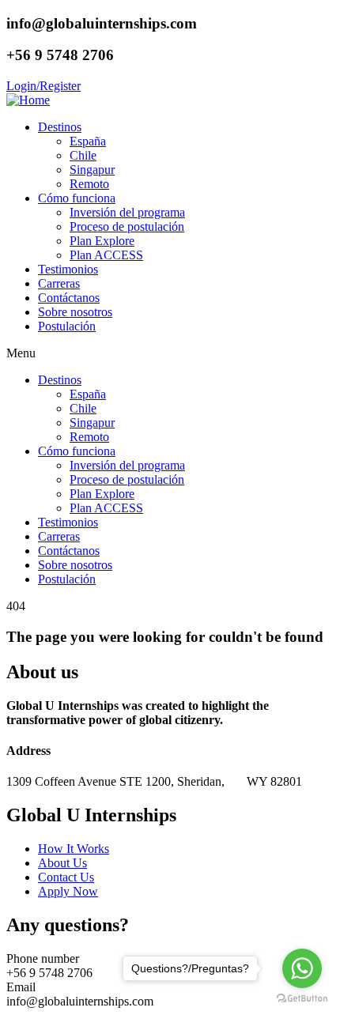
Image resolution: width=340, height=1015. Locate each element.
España (88, 141)
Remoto (89, 184)
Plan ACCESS (106, 255)
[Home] (28, 100)
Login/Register (43, 85)
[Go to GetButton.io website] (302, 999)
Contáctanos (69, 297)
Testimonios (68, 269)
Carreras (59, 283)
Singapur (92, 169)
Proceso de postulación (127, 226)
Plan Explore (102, 240)
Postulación (67, 326)
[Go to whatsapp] (302, 968)
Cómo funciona (76, 198)
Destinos (59, 127)
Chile (83, 155)
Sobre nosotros (75, 312)
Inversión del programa (127, 212)
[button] (170, 353)
